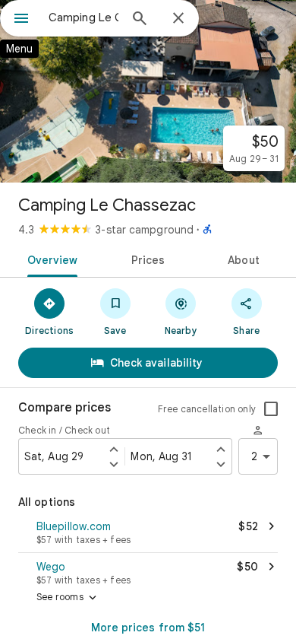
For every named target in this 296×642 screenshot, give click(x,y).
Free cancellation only (207, 409)
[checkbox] (271, 409)
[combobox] (83, 17)
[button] (148, 534)
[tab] (49, 258)
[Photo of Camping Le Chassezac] (148, 91)
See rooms (67, 598)
